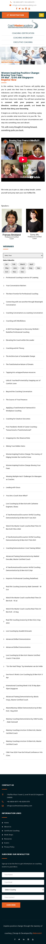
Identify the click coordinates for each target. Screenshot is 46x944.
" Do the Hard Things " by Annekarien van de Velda (24, 666)
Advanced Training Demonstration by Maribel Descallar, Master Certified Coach (22, 558)
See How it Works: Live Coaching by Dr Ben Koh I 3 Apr (24, 676)
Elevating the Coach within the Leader (20, 340)
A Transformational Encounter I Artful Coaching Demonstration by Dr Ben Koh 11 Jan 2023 (23, 516)
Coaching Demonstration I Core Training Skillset (23, 548)
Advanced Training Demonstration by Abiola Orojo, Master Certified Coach (22, 698)
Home (6, 823)
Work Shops (8, 835)
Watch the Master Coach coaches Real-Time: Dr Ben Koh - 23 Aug (23, 610)
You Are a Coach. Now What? (17, 495)
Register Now (8, 80)
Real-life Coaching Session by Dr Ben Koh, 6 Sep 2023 (23, 621)
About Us (7, 827)
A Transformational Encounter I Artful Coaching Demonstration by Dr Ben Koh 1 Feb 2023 (23, 538)
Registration (16, 15)
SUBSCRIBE (11, 905)
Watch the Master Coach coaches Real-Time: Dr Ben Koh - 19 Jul (23, 599)
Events (6, 843)
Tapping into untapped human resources (20, 372)
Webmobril (37, 933)
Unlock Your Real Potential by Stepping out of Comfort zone (23, 382)
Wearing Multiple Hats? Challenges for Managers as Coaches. (23, 478)
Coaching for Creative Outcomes (18, 419)
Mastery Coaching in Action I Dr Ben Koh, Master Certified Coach (23, 731)
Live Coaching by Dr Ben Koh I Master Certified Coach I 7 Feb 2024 (23, 657)
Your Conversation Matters (16, 285)
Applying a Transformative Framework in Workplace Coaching (20, 409)
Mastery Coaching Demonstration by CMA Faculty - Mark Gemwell (24, 720)
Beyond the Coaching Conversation (19, 391)
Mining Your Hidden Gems (15, 446)
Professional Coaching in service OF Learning (22, 277)
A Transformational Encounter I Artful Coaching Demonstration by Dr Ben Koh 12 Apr (23, 569)
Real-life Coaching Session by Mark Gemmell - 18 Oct (23, 588)
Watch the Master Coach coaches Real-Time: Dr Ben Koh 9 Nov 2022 (23, 527)
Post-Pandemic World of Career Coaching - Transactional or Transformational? (22, 428)
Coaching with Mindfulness (16, 321)
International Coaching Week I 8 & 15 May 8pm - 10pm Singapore (23, 687)
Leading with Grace (13, 487)
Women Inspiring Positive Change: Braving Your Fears (23, 467)
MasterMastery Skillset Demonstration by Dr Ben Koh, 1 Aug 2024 (24, 709)
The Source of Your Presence (16, 400)
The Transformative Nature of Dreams (19, 364)
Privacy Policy (9, 847)
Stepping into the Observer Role (18, 438)
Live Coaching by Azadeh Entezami (19, 631)
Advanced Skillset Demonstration (18, 639)
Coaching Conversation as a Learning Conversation (24, 313)
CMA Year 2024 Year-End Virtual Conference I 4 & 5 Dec (24, 754)
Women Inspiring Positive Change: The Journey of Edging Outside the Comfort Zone (24, 455)
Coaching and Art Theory (15, 348)
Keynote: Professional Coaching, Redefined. (22, 578)
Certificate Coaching (11, 831)
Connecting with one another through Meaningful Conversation (24, 303)
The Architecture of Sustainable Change (20, 356)
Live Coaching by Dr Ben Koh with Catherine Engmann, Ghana (22, 505)
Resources (8, 839)
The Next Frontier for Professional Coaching (22, 294)
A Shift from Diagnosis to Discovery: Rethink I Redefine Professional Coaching (22, 330)
